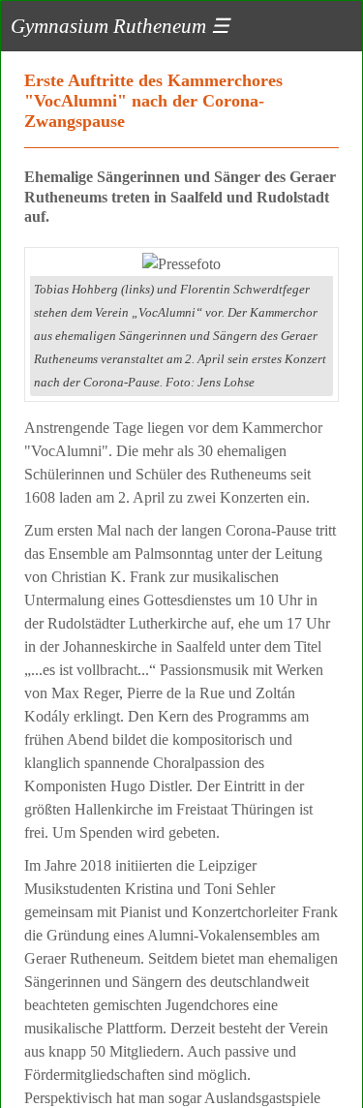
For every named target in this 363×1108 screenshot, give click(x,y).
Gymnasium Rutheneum (120, 26)
